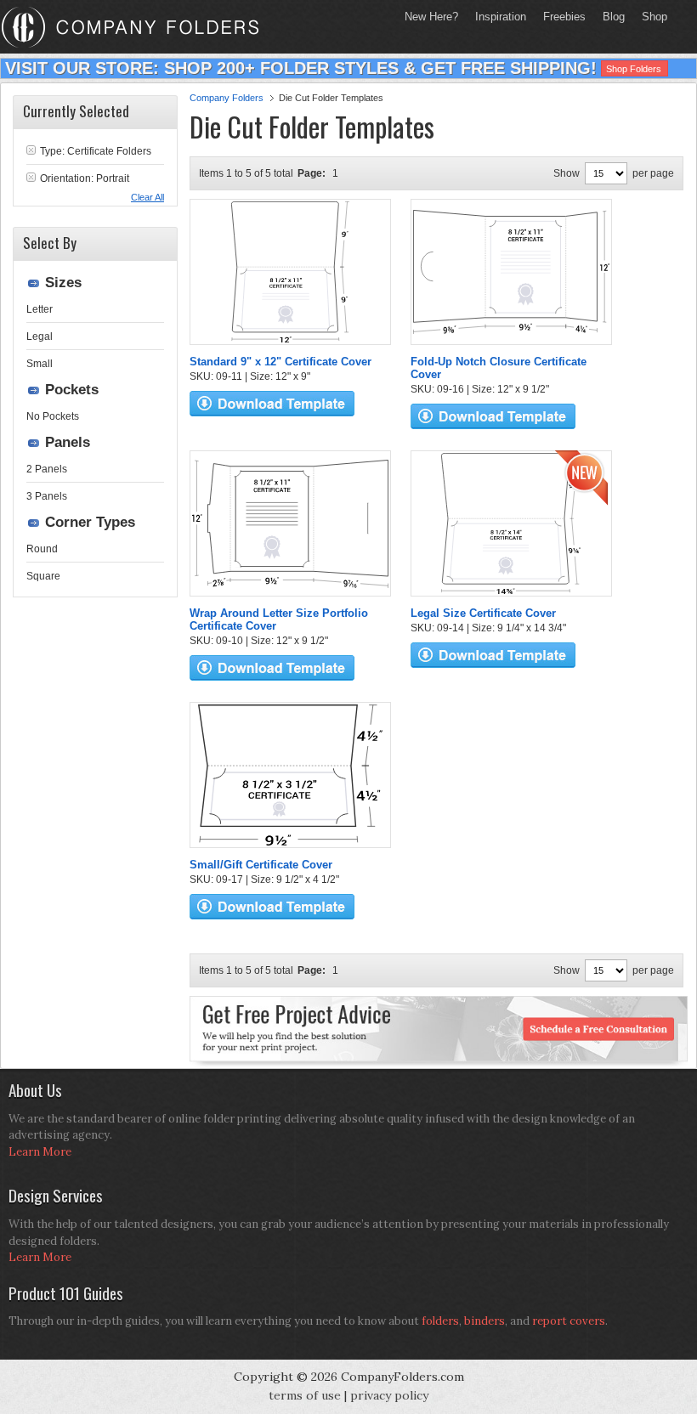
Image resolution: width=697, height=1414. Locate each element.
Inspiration (500, 16)
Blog (614, 16)
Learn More (39, 1152)
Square (43, 576)
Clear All (147, 197)
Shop (650, 16)
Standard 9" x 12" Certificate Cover (280, 361)
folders (440, 1321)
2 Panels (46, 469)
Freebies (560, 16)
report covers (568, 1321)
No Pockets (52, 416)
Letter (39, 309)
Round (42, 549)
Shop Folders (633, 69)
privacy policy (389, 1395)
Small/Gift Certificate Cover (261, 864)
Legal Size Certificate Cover (483, 613)
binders (484, 1321)
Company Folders (227, 98)
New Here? (431, 16)
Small (39, 364)
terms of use (305, 1395)
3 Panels (46, 496)
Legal (39, 336)
